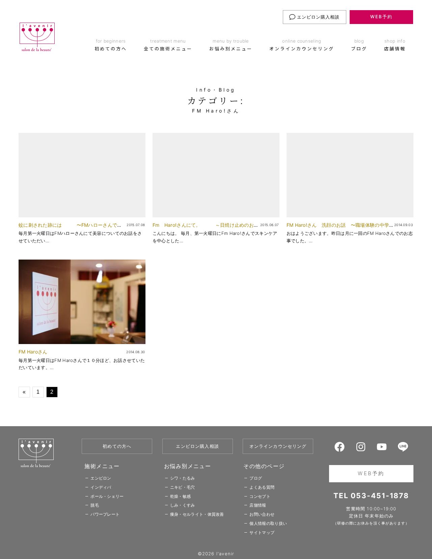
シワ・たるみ (182, 478)
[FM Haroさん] (82, 302)
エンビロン (100, 478)
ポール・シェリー (107, 496)
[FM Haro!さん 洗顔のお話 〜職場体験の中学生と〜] (350, 175)
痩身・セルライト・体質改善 (197, 514)
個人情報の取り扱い (268, 523)
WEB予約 (381, 16)
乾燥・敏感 (180, 496)
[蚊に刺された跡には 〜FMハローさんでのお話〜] (82, 175)
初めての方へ (117, 446)
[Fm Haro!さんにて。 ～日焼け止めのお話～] (216, 175)
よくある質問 (261, 487)
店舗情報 (257, 505)
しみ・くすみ (182, 505)
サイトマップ (261, 532)
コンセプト (259, 496)
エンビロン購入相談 (318, 17)
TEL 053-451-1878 (371, 495)
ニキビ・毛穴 (182, 487)
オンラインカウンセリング (278, 446)
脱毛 (94, 505)
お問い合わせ (261, 514)
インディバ (100, 487)
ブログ (255, 478)
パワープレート (104, 514)
